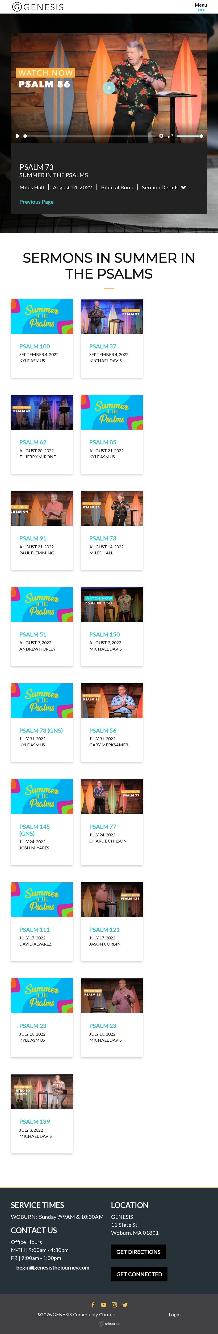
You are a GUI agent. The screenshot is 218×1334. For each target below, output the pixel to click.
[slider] (89, 136)
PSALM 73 (102, 538)
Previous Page (36, 201)
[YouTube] (103, 1305)
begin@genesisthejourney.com (52, 1267)
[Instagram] (114, 1305)
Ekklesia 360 (109, 1324)
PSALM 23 (33, 1025)
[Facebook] (93, 1305)
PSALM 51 (33, 634)
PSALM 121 (104, 929)
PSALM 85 (102, 442)
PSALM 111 (34, 929)
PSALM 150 (104, 634)
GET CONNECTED (139, 1274)
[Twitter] (125, 1305)
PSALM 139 (34, 1121)
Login (175, 1314)
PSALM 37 (102, 346)
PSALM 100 (34, 346)
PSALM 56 (102, 730)
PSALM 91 (33, 538)
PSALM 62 (33, 442)
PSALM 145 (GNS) (34, 830)
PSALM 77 (102, 826)
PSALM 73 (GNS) (41, 730)
